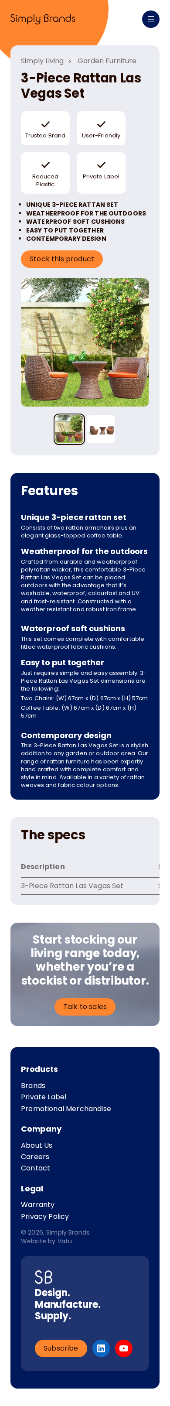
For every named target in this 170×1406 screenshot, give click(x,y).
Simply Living (42, 61)
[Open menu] (151, 19)
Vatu (65, 1241)
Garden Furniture (107, 61)
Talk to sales (85, 1007)
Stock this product (62, 259)
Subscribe (61, 1348)
